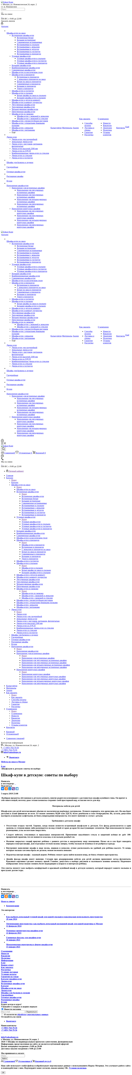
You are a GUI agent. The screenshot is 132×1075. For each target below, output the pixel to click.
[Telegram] (17, 788)
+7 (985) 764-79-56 (9, 750)
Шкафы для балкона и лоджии (15, 993)
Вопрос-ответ (7, 965)
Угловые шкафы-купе (31, 522)
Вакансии (5, 956)
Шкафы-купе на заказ (25, 489)
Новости (5, 953)
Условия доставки (9, 972)
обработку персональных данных (32, 1014)
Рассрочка (6, 970)
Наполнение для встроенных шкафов (38, 658)
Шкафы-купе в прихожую (33, 545)
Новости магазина (12, 1009)
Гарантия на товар (10, 977)
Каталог (14, 482)
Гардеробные (7, 995)
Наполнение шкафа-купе (27, 651)
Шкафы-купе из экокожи (32, 593)
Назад (13, 480)
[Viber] (13, 788)
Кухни (4, 1002)
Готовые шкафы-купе (11, 997)
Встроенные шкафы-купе (33, 496)
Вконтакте (14, 757)
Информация (7, 960)
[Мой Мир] (9, 788)
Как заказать (16, 697)
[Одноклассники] (6, 788)
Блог (3, 963)
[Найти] (2, 12)
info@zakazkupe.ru (12, 752)
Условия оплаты (8, 974)
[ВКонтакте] (2, 788)
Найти (4, 1058)
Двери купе (21, 614)
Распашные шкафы (10, 1000)
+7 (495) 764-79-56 (11, 748)
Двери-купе (6, 981)
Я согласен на (26, 1014)
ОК (3, 1073)
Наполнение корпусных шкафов (36, 674)
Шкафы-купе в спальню (32, 568)
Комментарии (12, 906)
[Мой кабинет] (2, 24)
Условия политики (77, 1068)
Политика (5, 958)
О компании (16, 713)
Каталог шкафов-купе (11, 979)
